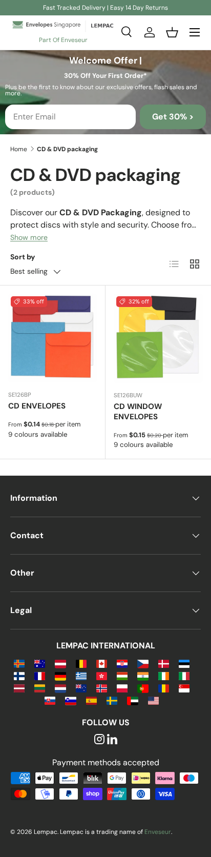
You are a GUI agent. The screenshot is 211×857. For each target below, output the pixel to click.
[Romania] (163, 687)
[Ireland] (163, 675)
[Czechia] (142, 663)
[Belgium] (81, 663)
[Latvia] (19, 687)
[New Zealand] (81, 687)
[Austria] (60, 663)
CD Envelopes (37, 406)
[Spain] (91, 700)
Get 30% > (173, 116)
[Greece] (81, 675)
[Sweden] (112, 700)
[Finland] (19, 675)
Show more (29, 237)
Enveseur (157, 832)
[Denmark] (163, 663)
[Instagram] (99, 739)
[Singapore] (184, 687)
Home (18, 149)
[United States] (153, 700)
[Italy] (184, 675)
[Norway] (101, 687)
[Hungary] (122, 675)
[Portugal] (142, 687)
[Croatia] (122, 663)
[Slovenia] (70, 700)
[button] (172, 32)
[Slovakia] (50, 700)
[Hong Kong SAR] (101, 675)
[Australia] (39, 663)
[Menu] (194, 32)
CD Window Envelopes (138, 411)
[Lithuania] (39, 687)
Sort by (22, 256)
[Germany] (60, 675)
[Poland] (122, 687)
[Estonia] (184, 663)
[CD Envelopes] (52, 338)
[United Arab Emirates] (132, 700)
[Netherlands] (60, 687)
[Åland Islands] (19, 663)
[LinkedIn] (112, 739)
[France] (39, 675)
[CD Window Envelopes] (158, 338)
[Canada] (101, 663)
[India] (142, 675)
